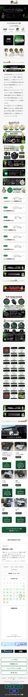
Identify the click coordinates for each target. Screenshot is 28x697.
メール (19, 686)
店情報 (14, 691)
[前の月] (4, 578)
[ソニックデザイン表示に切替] (9, 40)
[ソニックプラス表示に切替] (19, 40)
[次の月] (24, 578)
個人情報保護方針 (12, 678)
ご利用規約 (3, 678)
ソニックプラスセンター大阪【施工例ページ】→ (14, 529)
